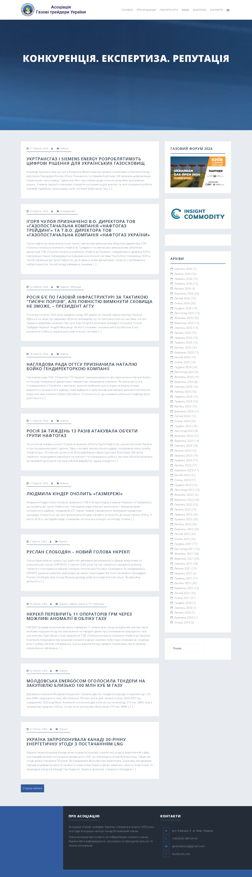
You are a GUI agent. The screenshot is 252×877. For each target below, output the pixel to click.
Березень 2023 (184, 470)
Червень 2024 (183, 396)
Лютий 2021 (182, 593)
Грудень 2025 (183, 308)
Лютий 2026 (182, 298)
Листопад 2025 (184, 313)
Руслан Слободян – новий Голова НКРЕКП (78, 551)
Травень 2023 (183, 460)
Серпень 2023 (183, 445)
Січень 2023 (182, 480)
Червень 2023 (183, 455)
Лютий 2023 (182, 475)
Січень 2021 (182, 597)
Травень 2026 (183, 283)
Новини (64, 148)
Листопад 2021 (184, 548)
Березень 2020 (184, 617)
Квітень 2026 (183, 288)
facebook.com (181, 854)
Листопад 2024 (184, 372)
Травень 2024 (183, 401)
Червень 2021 (183, 573)
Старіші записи (32, 788)
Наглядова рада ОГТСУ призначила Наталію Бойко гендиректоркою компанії (82, 366)
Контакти (216, 9)
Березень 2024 (184, 411)
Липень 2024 (183, 391)
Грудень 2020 (183, 602)
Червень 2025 (183, 337)
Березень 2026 (184, 293)
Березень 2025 (184, 352)
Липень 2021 (183, 568)
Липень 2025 (183, 332)
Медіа (185, 9)
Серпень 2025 (183, 327)
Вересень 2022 (184, 499)
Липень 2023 (183, 450)
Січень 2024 (182, 421)
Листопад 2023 (184, 430)
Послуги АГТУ (169, 9)
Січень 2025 (182, 362)
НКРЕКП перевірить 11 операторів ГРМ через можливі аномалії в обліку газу (79, 616)
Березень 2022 (184, 529)
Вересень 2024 (184, 382)
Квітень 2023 (183, 465)
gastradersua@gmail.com (188, 846)
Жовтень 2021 (184, 553)
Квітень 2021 (183, 583)
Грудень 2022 (183, 485)
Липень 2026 (183, 273)
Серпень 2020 (183, 607)
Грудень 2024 (183, 367)
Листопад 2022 (184, 489)
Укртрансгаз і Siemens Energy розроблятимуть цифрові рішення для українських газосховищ (86, 161)
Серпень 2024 (183, 386)
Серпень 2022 (183, 504)
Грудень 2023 (183, 426)
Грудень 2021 (183, 544)
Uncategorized (67, 211)
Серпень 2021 (183, 563)
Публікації (75, 287)
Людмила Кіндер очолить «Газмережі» (75, 493)
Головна (127, 9)
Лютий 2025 (182, 357)
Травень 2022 (183, 519)
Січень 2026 (182, 303)
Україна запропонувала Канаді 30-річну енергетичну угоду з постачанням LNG (76, 741)
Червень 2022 (183, 514)
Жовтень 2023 (184, 435)
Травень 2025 (183, 342)
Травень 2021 (183, 578)
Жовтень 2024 (184, 377)
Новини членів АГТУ (80, 604)
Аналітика (200, 9)
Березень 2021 (184, 588)
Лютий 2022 (182, 534)
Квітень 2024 (183, 406)
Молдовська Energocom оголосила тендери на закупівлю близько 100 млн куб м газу (86, 683)
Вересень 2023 (184, 440)
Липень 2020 (183, 612)
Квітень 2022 (183, 524)
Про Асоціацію (146, 9)
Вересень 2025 (184, 323)
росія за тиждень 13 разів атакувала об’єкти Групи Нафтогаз (82, 433)
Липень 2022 (183, 509)
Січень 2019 (182, 622)
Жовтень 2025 (184, 318)
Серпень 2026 (183, 268)
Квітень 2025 (183, 347)
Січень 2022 (182, 539)
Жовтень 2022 (184, 494)
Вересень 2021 (184, 558)
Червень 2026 (183, 278)
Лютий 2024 (182, 416)
